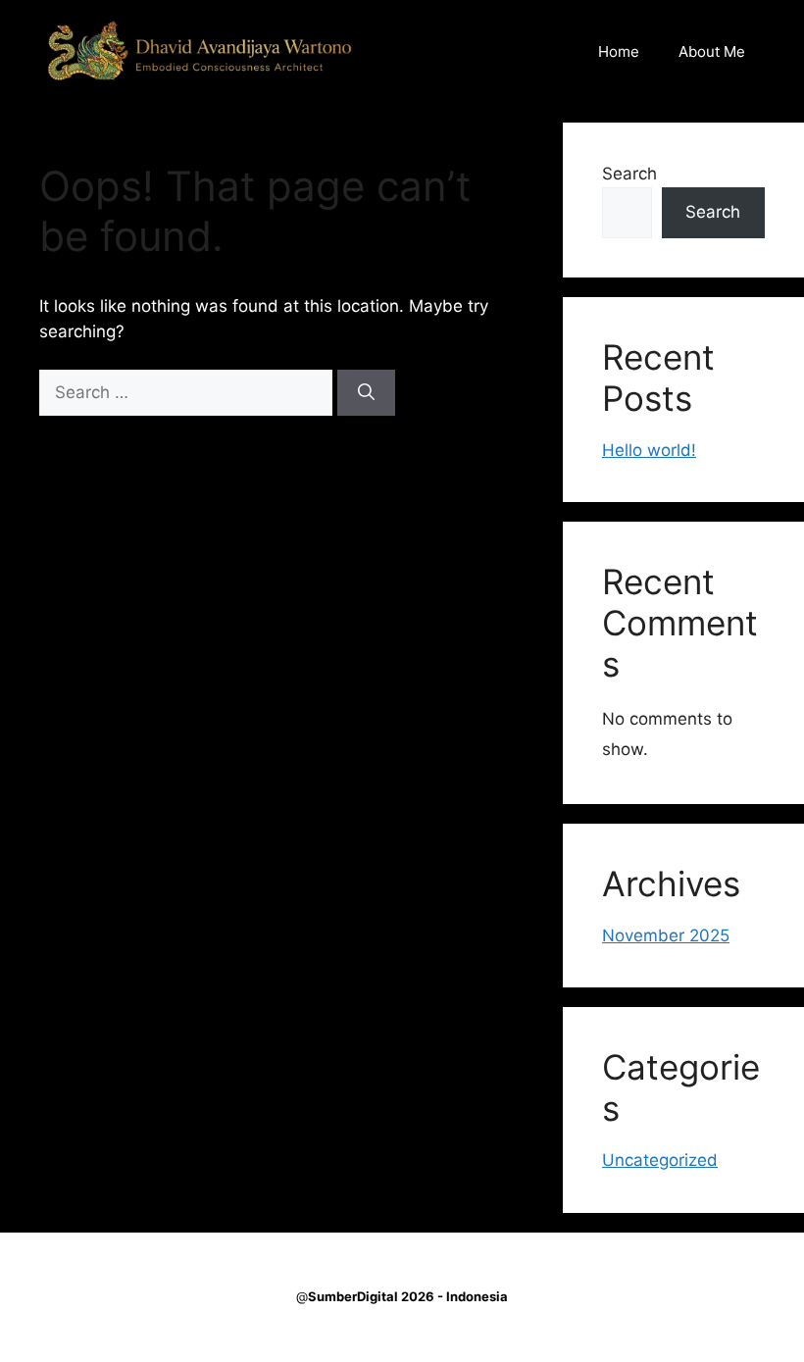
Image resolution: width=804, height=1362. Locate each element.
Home (618, 51)
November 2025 (665, 935)
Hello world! (649, 450)
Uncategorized (660, 1160)
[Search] (366, 393)
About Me (711, 51)
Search (629, 173)
